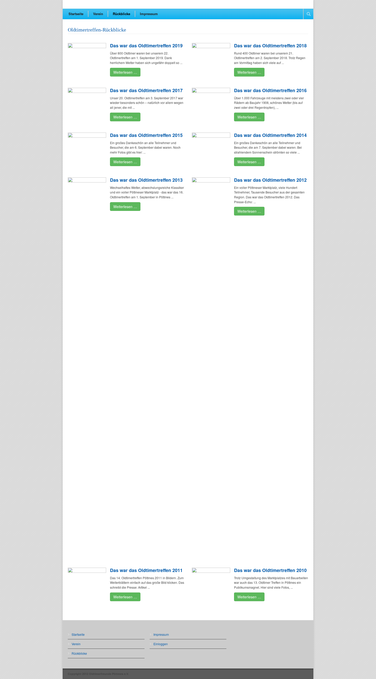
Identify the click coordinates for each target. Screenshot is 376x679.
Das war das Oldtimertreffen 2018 (270, 45)
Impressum (149, 13)
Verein (98, 13)
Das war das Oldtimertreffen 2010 (270, 570)
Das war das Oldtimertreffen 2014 (270, 135)
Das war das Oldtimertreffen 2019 (146, 45)
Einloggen (160, 644)
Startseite (76, 13)
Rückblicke (121, 13)
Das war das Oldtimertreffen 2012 (270, 180)
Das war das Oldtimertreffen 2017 (146, 90)
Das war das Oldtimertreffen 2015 (146, 135)
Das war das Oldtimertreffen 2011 (146, 570)
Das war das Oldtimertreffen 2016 (270, 90)
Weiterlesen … (125, 72)
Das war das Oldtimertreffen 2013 (146, 180)
